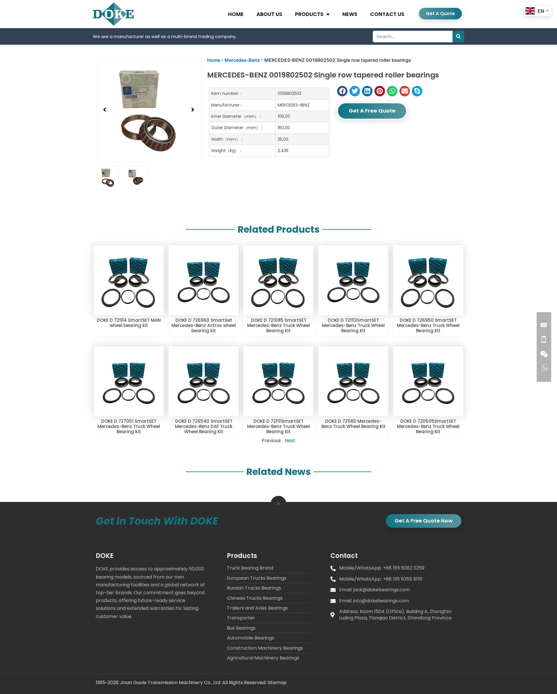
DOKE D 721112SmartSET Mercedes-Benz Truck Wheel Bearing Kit (353, 325)
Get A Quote (440, 13)
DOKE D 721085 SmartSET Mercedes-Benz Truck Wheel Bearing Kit (278, 325)
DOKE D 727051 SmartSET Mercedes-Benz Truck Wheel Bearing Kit (128, 426)
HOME (236, 14)
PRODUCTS (309, 14)
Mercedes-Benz (242, 60)
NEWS (349, 14)
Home (213, 60)
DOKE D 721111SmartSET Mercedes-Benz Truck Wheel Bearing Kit (278, 426)
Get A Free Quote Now (424, 520)
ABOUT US (269, 14)
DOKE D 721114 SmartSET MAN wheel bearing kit (129, 322)
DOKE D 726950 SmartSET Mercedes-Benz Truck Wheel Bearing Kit (428, 325)
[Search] (458, 36)
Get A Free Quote (372, 110)
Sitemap (277, 682)
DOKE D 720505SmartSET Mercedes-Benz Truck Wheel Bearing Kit (428, 426)
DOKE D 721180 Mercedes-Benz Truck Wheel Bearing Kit (353, 423)
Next (290, 440)
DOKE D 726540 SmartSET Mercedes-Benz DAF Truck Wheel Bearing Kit (203, 426)
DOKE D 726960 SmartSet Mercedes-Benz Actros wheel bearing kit (203, 325)
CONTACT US (387, 14)
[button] (104, 109)
